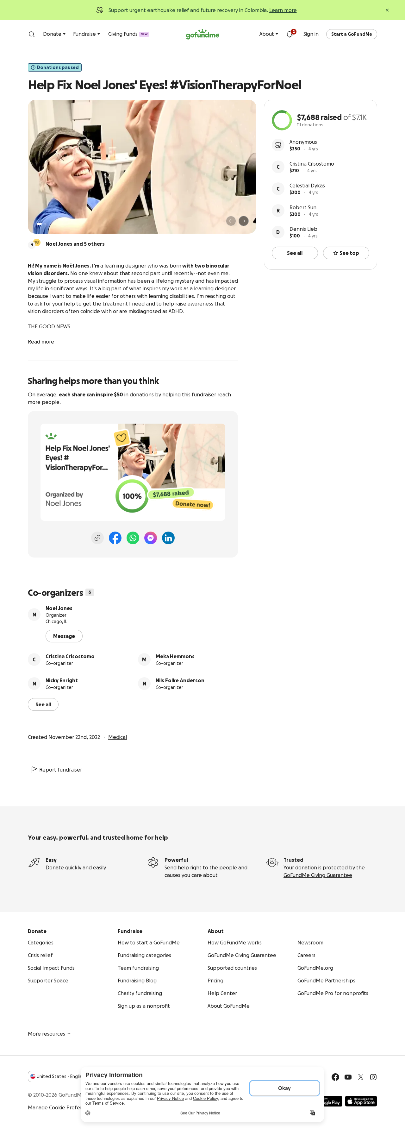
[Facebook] (115, 538)
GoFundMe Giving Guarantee (318, 875)
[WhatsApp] (133, 538)
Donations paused (58, 67)
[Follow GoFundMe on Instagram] (373, 1077)
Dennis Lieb (303, 229)
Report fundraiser (60, 770)
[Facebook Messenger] (150, 538)
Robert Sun (303, 207)
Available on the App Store (361, 1101)
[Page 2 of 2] (45, 224)
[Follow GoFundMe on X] (360, 1077)
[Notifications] (289, 34)
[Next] (244, 221)
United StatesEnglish (60, 1076)
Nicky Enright (62, 680)
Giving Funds (128, 34)
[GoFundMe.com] (202, 34)
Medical (117, 737)
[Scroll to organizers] (36, 242)
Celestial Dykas (307, 185)
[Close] (387, 10)
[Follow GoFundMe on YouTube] (348, 1077)
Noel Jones (59, 608)
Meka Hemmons (175, 656)
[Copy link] (97, 538)
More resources (46, 1034)
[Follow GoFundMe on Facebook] (335, 1077)
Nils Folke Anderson (180, 680)
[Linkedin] (168, 538)
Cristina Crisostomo (312, 164)
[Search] (31, 34)
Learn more (283, 10)
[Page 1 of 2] (39, 224)
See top (349, 253)
